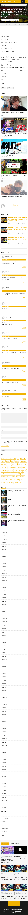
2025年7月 (4, 549)
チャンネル (10, 470)
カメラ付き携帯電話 (12, 467)
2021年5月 (4, 721)
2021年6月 (4, 718)
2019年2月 (4, 793)
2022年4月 (4, 683)
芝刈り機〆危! (4, 156)
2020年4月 (4, 766)
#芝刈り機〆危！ (4, 458)
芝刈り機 (3, 482)
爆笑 (18, 479)
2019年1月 (4, 797)
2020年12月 (4, 738)
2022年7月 (4, 673)
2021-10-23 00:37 (5, 290)
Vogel (12, 461)
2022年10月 (4, 663)
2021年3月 (4, 728)
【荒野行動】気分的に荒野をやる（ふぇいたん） (7, 897)
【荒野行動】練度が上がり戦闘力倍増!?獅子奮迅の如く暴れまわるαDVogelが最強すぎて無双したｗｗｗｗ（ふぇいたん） (17, 219)
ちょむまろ (14, 464)
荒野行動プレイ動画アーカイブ (17, 909)
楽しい (7, 479)
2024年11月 (4, 577)
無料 (14, 479)
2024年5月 (4, 597)
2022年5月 (4, 680)
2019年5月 (4, 783)
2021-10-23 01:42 (5, 350)
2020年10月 (4, 745)
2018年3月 (4, 807)
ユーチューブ (13, 473)
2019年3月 (4, 790)
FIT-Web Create (18, 911)
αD (2, 464)
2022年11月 (4, 659)
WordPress (14, 912)
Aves (15, 458)
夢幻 (17, 476)
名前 (2, 424)
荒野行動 (16, 20)
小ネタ (2, 479)
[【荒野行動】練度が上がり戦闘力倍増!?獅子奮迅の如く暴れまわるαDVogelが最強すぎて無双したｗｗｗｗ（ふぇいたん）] (4, 220)
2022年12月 (4, 656)
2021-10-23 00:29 (5, 275)
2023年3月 (4, 645)
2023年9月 (4, 625)
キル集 (19, 467)
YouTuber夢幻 (23, 461)
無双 (11, 479)
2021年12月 (4, 697)
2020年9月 (4, 749)
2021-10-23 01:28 (5, 320)
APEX (11, 458)
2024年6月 (4, 594)
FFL (18, 458)
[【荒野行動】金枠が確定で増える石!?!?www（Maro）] (4, 523)
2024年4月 (4, 601)
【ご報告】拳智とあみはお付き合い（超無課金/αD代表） (12, 196)
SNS (24, 458)
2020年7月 (4, 755)
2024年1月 (4, 611)
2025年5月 (4, 556)
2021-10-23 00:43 (5, 306)
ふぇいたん (10, 20)
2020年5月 (4, 762)
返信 (24, 266)
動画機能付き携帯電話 (5, 476)
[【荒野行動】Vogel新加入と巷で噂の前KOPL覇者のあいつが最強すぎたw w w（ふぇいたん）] (4, 230)
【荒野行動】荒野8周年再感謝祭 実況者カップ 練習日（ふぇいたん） (7, 861)
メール (2, 430)
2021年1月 (4, 735)
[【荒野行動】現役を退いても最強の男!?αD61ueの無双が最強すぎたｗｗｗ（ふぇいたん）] (4, 240)
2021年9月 (4, 707)
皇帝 (21, 479)
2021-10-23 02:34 (5, 394)
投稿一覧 (16, 205)
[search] (26, 5)
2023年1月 (4, 652)
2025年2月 (4, 566)
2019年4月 (4, 786)
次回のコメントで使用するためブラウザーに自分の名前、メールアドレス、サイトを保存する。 (14, 442)
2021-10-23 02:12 (5, 380)
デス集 (16, 470)
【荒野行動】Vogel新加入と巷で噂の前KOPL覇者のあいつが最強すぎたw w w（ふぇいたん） (17, 229)
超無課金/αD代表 (5, 831)
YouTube (17, 461)
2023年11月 (4, 618)
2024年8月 (4, 587)
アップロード (4, 467)
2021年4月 (4, 725)
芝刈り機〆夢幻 (5, 136)
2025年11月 (4, 535)
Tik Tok (2, 461)
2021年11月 (4, 700)
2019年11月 (4, 773)
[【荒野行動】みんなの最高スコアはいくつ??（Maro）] (4, 500)
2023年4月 (4, 642)
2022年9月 (4, 666)
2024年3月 (4, 604)
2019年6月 (4, 780)
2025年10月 (4, 539)
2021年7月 (4, 714)
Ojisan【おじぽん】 (6, 818)
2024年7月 (4, 590)
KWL (21, 458)
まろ (25, 464)
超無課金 (21, 482)
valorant (8, 461)
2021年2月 (4, 731)
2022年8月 (4, 670)
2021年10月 (4, 704)
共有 (19, 473)
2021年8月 (4, 711)
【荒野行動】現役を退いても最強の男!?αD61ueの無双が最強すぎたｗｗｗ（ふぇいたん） (17, 239)
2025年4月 (4, 559)
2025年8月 (4, 546)
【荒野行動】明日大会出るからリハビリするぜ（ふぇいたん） (20, 879)
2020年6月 (4, 759)
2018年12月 (4, 800)
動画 (22, 473)
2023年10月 (4, 621)
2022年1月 (4, 694)
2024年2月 (4, 608)
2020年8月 (4, 752)
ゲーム (23, 467)
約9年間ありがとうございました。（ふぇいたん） (20, 857)
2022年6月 (4, 676)
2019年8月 (4, 776)
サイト (2, 435)
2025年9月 (4, 542)
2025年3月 (4, 563)
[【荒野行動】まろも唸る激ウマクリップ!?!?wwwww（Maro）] (4, 493)
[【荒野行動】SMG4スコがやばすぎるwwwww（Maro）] (4, 508)
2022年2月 (4, 690)
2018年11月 (4, 804)
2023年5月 (4, 639)
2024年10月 (4, 580)
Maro (3, 814)
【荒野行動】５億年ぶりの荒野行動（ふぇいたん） (20, 897)
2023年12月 (4, 614)
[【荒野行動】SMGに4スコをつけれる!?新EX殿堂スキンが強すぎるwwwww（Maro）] (4, 515)
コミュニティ (4, 470)
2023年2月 (4, 649)
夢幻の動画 (22, 476)
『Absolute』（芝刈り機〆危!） (7, 155)
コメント (2, 411)
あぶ (5, 464)
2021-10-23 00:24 (5, 259)
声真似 (13, 476)
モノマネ (7, 473)
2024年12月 (4, 573)
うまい (9, 464)
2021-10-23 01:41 (5, 336)
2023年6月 (4, 635)
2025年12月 (4, 532)
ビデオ (2, 473)
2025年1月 (4, 570)
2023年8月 (4, 628)
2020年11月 (4, 742)
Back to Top (14, 903)
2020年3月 (4, 769)
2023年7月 (4, 632)
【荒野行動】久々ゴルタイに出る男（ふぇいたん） (7, 878)
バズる (24, 470)
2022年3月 (4, 687)
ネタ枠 (20, 470)
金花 (2, 115)
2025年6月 (4, 553)
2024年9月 (4, 584)
